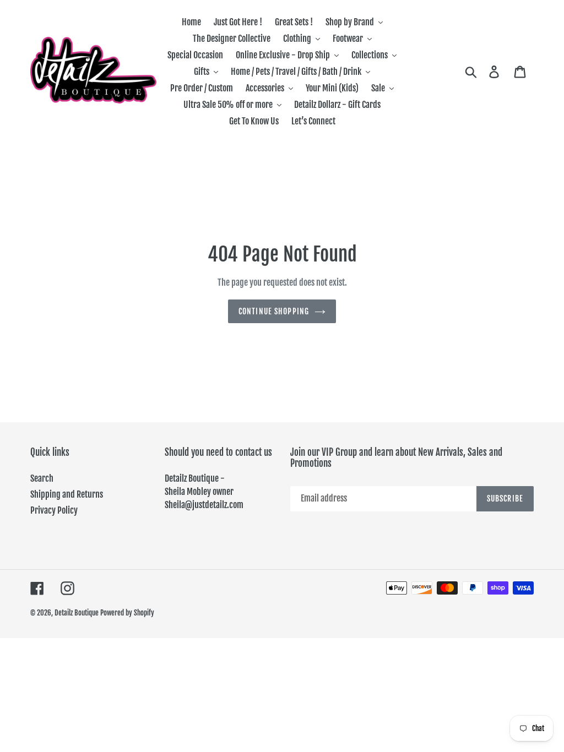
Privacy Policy (54, 510)
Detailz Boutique (77, 612)
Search (41, 478)
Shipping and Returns (66, 494)
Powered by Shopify (127, 612)
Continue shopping (273, 311)
